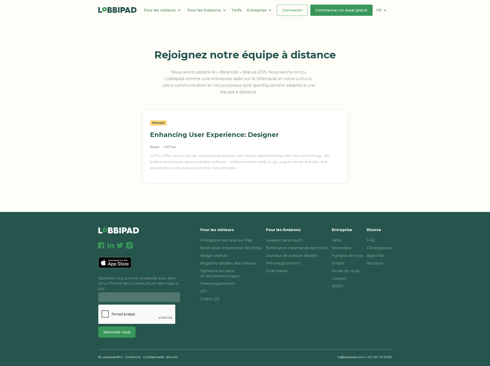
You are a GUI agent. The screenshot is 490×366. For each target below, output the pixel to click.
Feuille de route (346, 271)
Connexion (292, 10)
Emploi (338, 263)
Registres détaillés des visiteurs (228, 263)
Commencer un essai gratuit (341, 10)
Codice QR (209, 299)
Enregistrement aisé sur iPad (226, 240)
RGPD (337, 286)
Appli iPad (375, 255)
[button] (164, 10)
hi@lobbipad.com (351, 357)
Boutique (375, 263)
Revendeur (342, 248)
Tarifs (236, 10)
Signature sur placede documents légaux (219, 273)
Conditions (133, 357)
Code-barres (277, 271)
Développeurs (379, 248)
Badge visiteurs (214, 255)
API (203, 291)
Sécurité (172, 357)
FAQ (371, 240)
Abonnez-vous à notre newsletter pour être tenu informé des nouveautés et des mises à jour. (138, 283)
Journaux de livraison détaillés (292, 255)
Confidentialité (153, 357)
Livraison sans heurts (284, 240)
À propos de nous (347, 255)
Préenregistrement (217, 283)
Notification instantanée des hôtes (231, 248)
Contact (339, 278)
